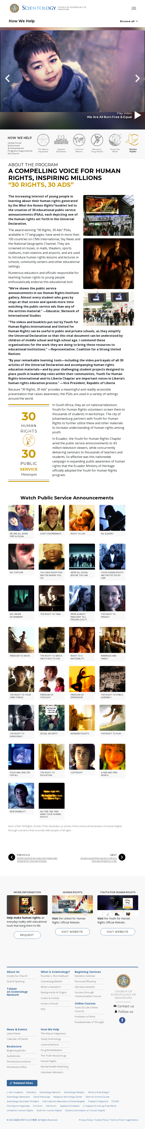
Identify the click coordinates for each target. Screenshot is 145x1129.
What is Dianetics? (51, 987)
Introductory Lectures (19, 1061)
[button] (14, 78)
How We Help (22, 21)
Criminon (38, 1106)
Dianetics (31, 1092)
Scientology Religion (74, 1092)
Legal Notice (132, 1119)
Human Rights (48, 1061)
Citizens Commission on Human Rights (85, 1110)
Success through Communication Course (88, 994)
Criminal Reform (50, 1044)
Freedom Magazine (98, 1101)
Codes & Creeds (50, 998)
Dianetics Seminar (85, 976)
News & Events (17, 1029)
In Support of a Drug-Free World (99, 1106)
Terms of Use (117, 1119)
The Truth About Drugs (53, 1055)
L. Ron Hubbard (15, 1092)
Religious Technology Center (67, 1096)
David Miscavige (41, 1096)
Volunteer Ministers (52, 1072)
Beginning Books (16, 1050)
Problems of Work (85, 1016)
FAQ (43, 1009)
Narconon (51, 1106)
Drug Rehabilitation (51, 1050)
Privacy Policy (86, 1119)
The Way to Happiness (53, 1033)
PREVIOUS (23, 855)
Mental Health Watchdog (54, 1066)
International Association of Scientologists (63, 1101)
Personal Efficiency (85, 981)
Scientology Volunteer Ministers (23, 1101)
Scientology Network (50, 1092)
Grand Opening (15, 981)
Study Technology (51, 1039)
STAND (115, 1101)
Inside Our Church (17, 976)
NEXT (113, 855)
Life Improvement (85, 987)
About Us (13, 971)
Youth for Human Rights (49, 1110)
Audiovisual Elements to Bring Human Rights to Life (98, 859)
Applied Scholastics (69, 1106)
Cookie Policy (101, 1119)
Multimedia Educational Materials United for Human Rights (37, 859)
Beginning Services (88, 971)
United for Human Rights (20, 1110)
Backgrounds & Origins (54, 992)
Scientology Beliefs (51, 981)
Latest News (14, 1033)
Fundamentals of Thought (89, 1022)
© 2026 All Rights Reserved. (32, 1119)
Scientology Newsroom (18, 1096)
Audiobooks (14, 1056)
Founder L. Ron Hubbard (54, 976)
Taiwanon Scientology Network (17, 991)
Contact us (125, 1006)
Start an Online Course (97, 1096)
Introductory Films (17, 1067)
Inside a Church (49, 1003)
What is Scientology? (55, 971)
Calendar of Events (17, 1039)
